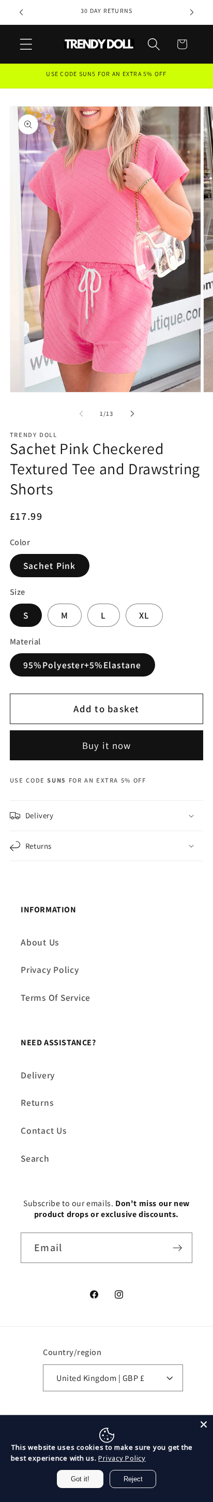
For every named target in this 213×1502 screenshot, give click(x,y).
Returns (37, 1102)
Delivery (38, 1075)
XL (144, 615)
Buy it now (106, 745)
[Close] (204, 1424)
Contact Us (44, 1130)
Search (35, 1158)
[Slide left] (81, 413)
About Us (40, 942)
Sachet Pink (49, 566)
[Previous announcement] (21, 12)
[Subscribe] (177, 1248)
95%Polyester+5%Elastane (82, 665)
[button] (26, 44)
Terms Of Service (55, 997)
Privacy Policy (50, 969)
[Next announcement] (191, 12)
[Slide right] (132, 413)
